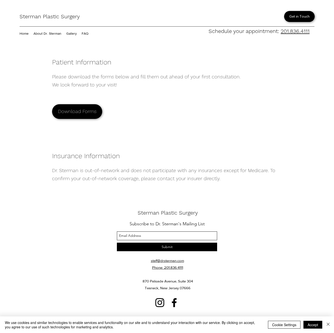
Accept (313, 324)
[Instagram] (160, 303)
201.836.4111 (295, 31)
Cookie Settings (284, 324)
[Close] (328, 324)
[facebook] (174, 303)
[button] (77, 111)
